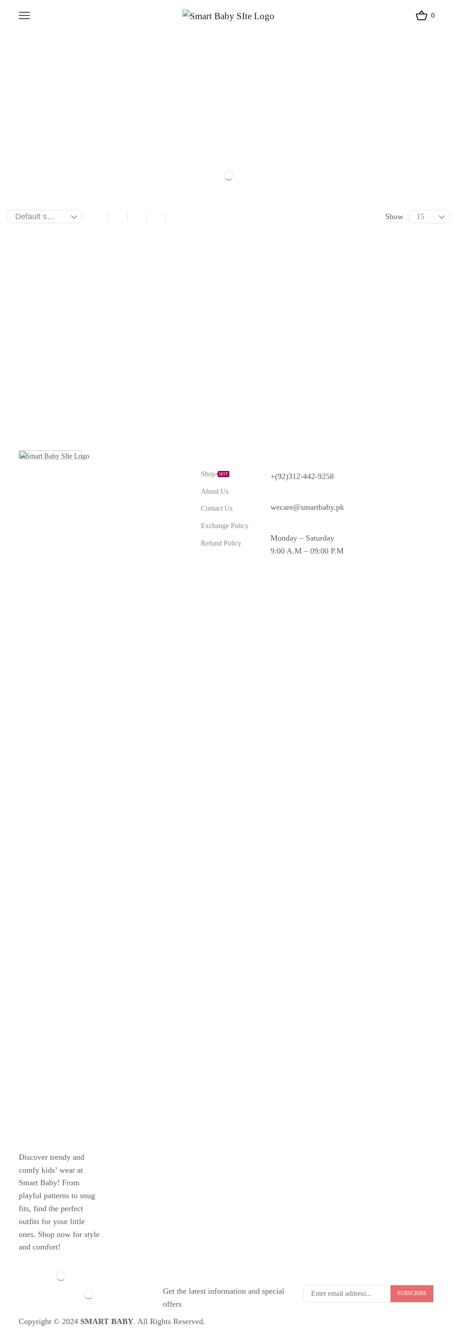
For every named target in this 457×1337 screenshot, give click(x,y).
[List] (175, 216)
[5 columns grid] (156, 216)
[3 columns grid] (118, 216)
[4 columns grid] (137, 216)
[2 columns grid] (98, 216)
